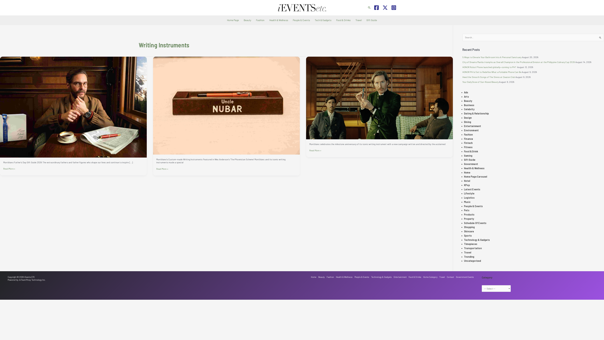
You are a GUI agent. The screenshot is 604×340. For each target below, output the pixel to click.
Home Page (233, 20)
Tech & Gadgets (323, 20)
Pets (466, 210)
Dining (467, 121)
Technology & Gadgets (477, 239)
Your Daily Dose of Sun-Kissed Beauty (480, 82)
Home (467, 172)
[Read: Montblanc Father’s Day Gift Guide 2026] (73, 106)
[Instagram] (393, 7)
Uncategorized (472, 260)
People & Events (301, 20)
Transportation (473, 248)
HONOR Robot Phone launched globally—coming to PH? (489, 67)
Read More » (9, 168)
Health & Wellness (278, 20)
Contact (450, 277)
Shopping (469, 227)
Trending (469, 256)
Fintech (468, 142)
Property (469, 218)
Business (469, 105)
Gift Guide (371, 20)
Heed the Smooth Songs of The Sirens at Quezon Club (488, 77)
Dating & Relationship (476, 113)
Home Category (430, 277)
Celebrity (469, 109)
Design (468, 117)
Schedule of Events (475, 222)
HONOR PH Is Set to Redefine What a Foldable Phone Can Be (491, 72)
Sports (468, 235)
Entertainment (472, 126)
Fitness (468, 147)
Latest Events (472, 189)
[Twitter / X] (385, 7)
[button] (369, 8)
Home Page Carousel (475, 176)
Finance (468, 138)
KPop (467, 185)
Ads (466, 92)
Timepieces (470, 243)
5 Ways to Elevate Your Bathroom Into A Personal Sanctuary (491, 57)
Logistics (469, 197)
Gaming (468, 155)
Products (469, 214)
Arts (466, 96)
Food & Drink (471, 151)
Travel (358, 20)
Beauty (247, 20)
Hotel (467, 180)
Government (471, 163)
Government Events (465, 277)
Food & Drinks (343, 20)
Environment (471, 130)
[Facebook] (376, 7)
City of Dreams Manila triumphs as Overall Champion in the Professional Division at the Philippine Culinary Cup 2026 (518, 62)
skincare (469, 231)
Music (467, 201)
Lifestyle (469, 193)
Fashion (260, 20)
